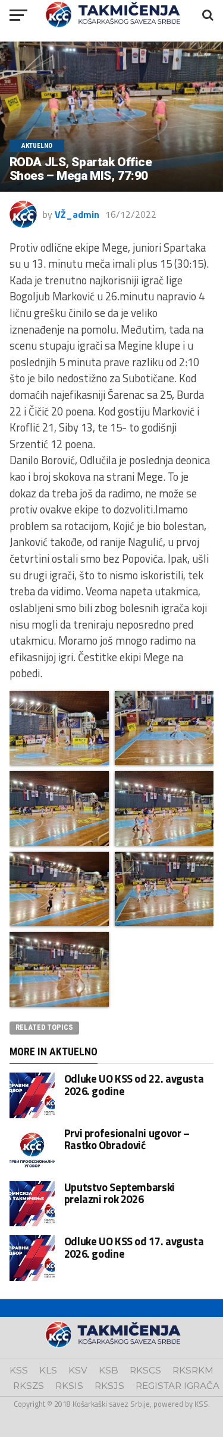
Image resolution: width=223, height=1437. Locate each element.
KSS (19, 1370)
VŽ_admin (77, 214)
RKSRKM (192, 1370)
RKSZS (28, 1385)
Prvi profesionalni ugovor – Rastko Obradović (127, 1139)
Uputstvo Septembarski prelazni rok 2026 (119, 1193)
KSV (77, 1370)
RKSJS (109, 1385)
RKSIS (69, 1385)
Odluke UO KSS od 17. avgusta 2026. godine (134, 1247)
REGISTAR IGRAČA (177, 1385)
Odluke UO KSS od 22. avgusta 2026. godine (134, 1084)
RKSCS (145, 1370)
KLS (48, 1370)
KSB (108, 1370)
